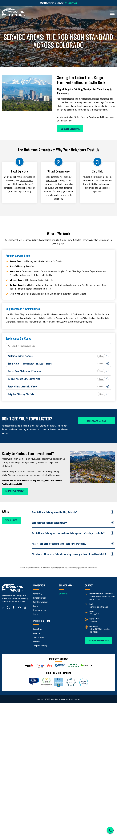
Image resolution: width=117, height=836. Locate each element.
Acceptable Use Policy (40, 645)
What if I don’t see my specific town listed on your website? (59, 543)
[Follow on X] (8, 607)
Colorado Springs (94, 599)
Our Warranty (37, 593)
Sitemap (35, 614)
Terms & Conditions (39, 637)
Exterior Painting (45, 239)
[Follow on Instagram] (25, 607)
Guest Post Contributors (40, 601)
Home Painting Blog (39, 597)
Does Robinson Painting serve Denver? (49, 522)
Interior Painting (57, 239)
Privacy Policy (37, 629)
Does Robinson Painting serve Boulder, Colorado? (54, 512)
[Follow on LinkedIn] (3, 607)
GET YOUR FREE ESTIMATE (99, 640)
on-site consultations (55, 195)
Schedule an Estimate (70, 128)
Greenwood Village (101, 596)
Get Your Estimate (71, 3)
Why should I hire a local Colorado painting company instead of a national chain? (69, 554)
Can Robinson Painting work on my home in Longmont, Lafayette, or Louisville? (68, 533)
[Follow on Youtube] (19, 607)
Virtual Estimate (51, 180)
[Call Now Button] (110, 830)
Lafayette (92, 596)
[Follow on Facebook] (14, 607)
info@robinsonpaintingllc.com (98, 606)
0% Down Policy (79, 116)
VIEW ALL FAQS (11, 520)
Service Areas (63, 593)
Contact (35, 606)
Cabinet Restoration (74, 239)
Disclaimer (36, 641)
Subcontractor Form (39, 610)
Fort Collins (111, 596)
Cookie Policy (37, 633)
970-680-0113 (94, 614)
